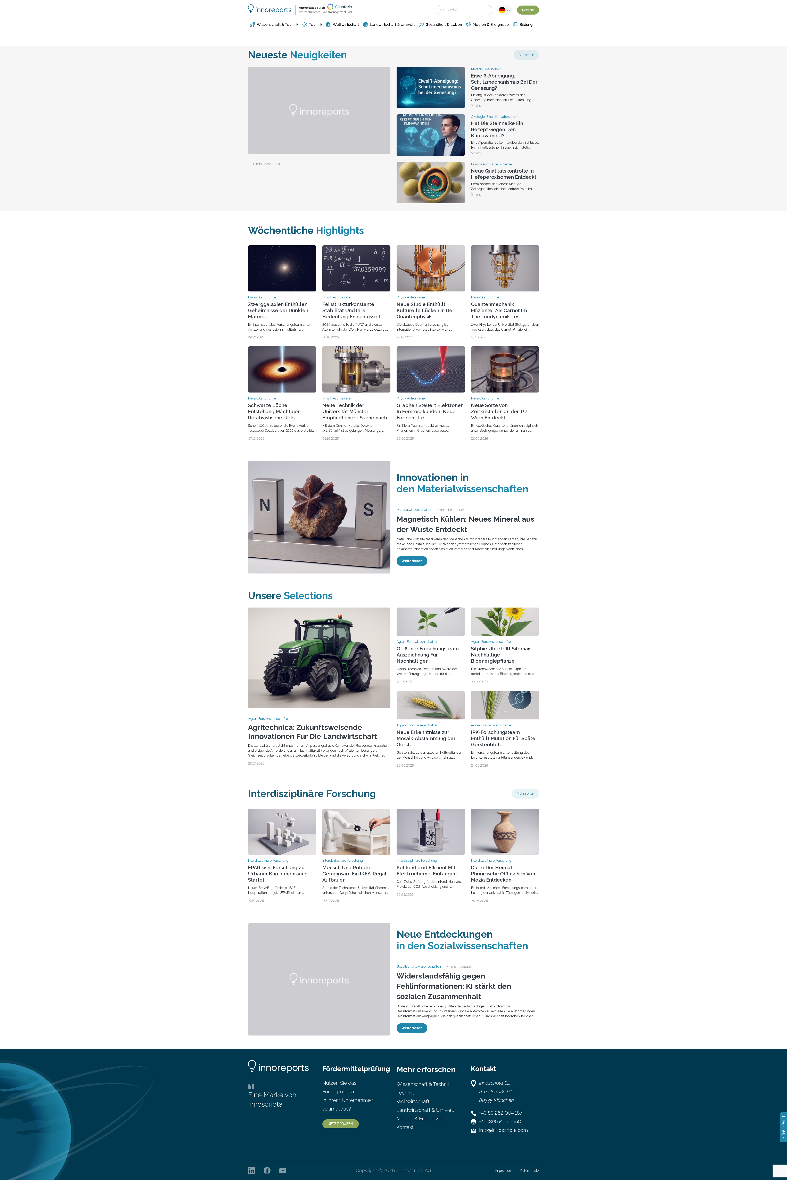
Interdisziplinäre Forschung (268, 861)
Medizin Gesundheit (486, 69)
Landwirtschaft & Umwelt (425, 1110)
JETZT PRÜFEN (341, 1124)
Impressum (503, 1171)
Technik (405, 1093)
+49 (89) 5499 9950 (500, 1121)
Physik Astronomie (262, 297)
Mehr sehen (525, 793)
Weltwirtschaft (413, 1101)
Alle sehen (526, 55)
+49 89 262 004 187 (500, 1113)
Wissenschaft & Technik (423, 1084)
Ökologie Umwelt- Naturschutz (494, 117)
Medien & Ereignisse (419, 1119)
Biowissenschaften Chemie (491, 164)
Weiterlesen (411, 561)
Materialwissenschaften (414, 510)
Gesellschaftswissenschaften (419, 966)
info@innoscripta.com (503, 1130)
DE (507, 9)
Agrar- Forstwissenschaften (269, 719)
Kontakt (528, 10)
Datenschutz (529, 1171)
